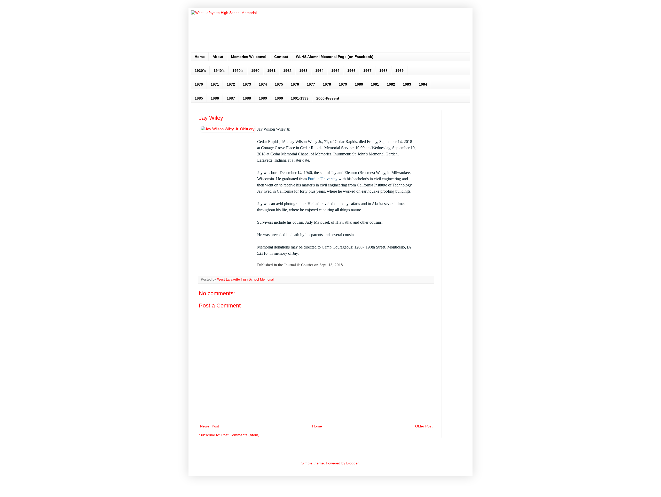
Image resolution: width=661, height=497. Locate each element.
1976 (295, 84)
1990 (279, 98)
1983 (407, 84)
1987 (231, 98)
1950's (237, 71)
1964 (319, 71)
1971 (215, 84)
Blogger (352, 463)
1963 (303, 71)
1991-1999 (300, 98)
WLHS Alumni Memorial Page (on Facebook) (334, 57)
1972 (231, 84)
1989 (263, 98)
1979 (343, 84)
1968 (383, 71)
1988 (247, 98)
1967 (367, 71)
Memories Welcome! (248, 57)
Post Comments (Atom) (240, 435)
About (218, 57)
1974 (263, 84)
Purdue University (322, 179)
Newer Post (209, 426)
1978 (327, 84)
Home (200, 57)
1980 (359, 84)
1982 (391, 84)
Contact (281, 57)
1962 (287, 71)
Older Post (423, 426)
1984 (423, 84)
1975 (279, 84)
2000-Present (327, 98)
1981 (375, 84)
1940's (219, 71)
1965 (335, 71)
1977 (311, 84)
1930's (200, 71)
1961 (271, 71)
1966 (351, 71)
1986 (215, 98)
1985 (199, 98)
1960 (255, 71)
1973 (247, 84)
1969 (399, 71)
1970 (199, 84)
